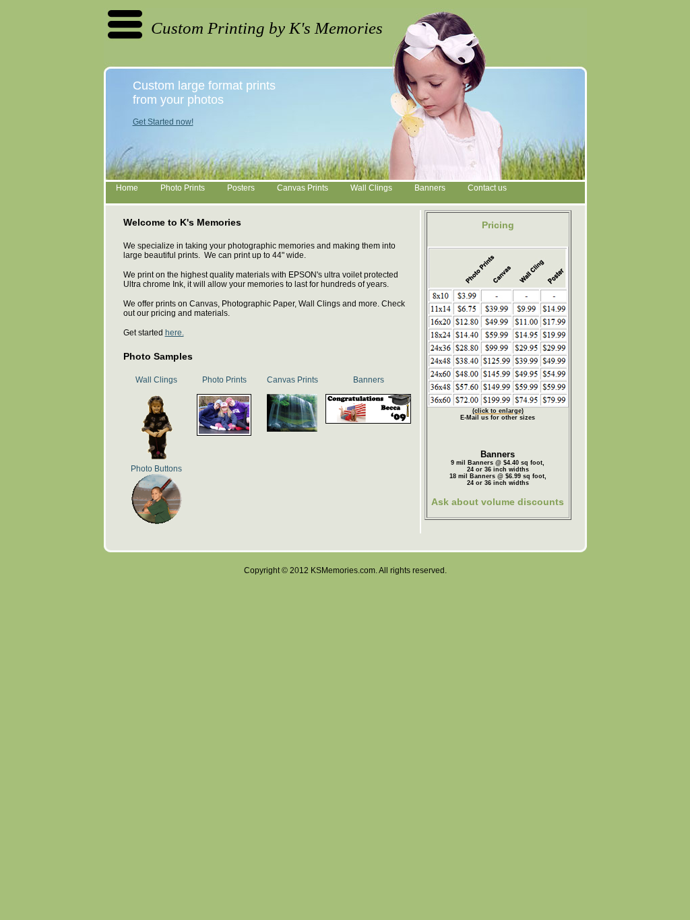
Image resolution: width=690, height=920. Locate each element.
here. (174, 332)
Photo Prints (182, 188)
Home (127, 188)
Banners (429, 188)
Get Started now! (163, 122)
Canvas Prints (302, 188)
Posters (241, 188)
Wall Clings (371, 188)
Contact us (487, 188)
